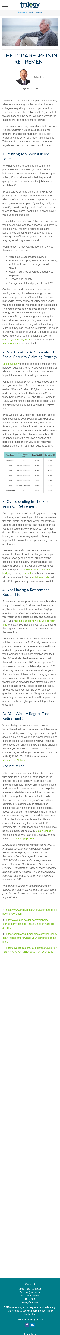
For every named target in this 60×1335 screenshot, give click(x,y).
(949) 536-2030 (34, 1288)
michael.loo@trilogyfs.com (30, 1319)
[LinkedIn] (32, 1325)
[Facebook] (27, 1325)
